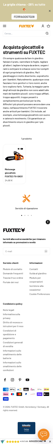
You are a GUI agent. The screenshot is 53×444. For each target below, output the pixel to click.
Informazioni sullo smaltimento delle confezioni (12, 366)
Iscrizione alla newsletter (36, 287)
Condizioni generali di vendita (13, 344)
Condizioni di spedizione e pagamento (9, 334)
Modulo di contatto (12, 269)
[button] (48, 222)
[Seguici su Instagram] (12, 380)
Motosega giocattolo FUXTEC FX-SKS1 (14, 173)
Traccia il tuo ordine (13, 277)
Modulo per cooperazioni (36, 279)
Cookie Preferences (39, 294)
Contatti (33, 269)
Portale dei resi (11, 282)
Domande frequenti (13, 273)
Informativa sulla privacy (11, 316)
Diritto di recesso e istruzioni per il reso (13, 324)
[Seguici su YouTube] (27, 380)
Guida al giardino (38, 273)
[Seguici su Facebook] (5, 380)
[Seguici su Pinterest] (20, 380)
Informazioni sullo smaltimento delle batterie (12, 354)
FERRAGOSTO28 (24, 16)
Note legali (8, 309)
